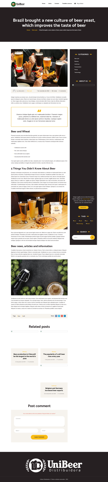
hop (87, 220)
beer (19, 316)
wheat (88, 223)
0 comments (62, 91)
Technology (78, 72)
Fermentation (78, 66)
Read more (83, 207)
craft (24, 316)
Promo (76, 69)
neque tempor (86, 198)
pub (92, 220)
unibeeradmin (21, 91)
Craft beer (54, 385)
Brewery (25, 351)
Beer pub (29, 91)
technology (80, 223)
